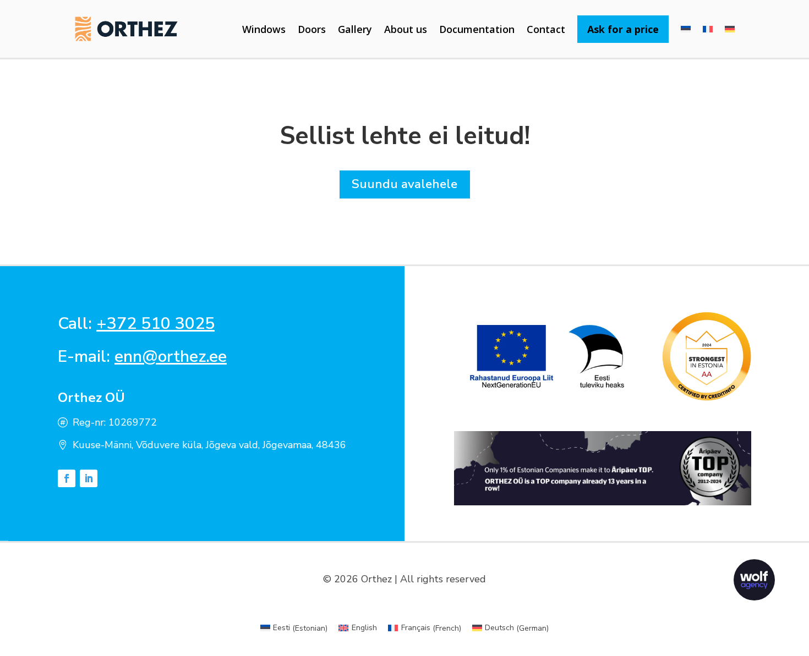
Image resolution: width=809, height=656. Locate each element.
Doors (312, 29)
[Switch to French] (708, 29)
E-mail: (142, 356)
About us (405, 29)
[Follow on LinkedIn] (88, 478)
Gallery (355, 29)
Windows (264, 29)
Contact (546, 29)
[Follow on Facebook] (66, 478)
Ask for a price (623, 29)
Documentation (477, 29)
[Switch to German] (730, 29)
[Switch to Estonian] (686, 29)
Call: (136, 323)
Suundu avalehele (404, 183)
